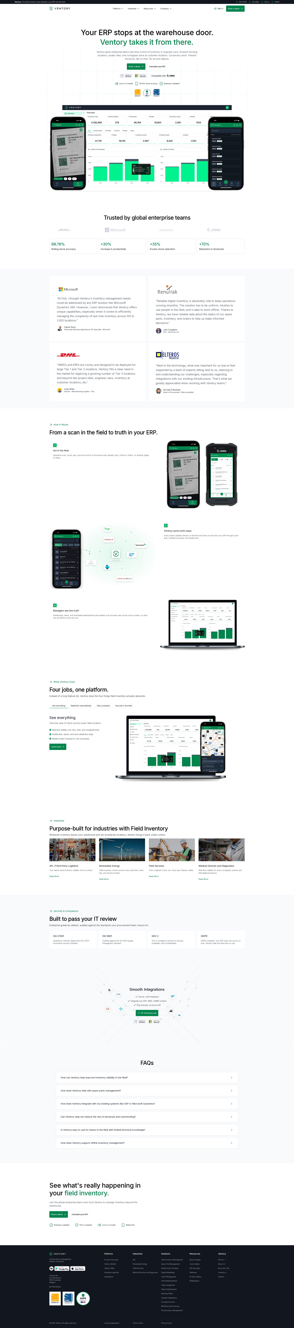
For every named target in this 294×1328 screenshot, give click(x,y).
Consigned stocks (168, 1302)
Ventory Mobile (110, 1264)
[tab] (58, 705)
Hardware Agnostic (111, 1272)
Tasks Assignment (168, 1285)
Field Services (138, 1268)
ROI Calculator (195, 1268)
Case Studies (195, 1264)
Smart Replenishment (169, 1281)
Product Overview (111, 1260)
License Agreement (111, 1323)
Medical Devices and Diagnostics (145, 1272)
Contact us (222, 1272)
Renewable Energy (140, 1264)
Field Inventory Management (172, 1260)
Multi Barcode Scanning (170, 1306)
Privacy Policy (166, 1323)
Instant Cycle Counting (169, 1268)
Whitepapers (194, 1281)
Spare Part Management (170, 1264)
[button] (116, 9)
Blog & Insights (195, 1260)
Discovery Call (223, 1268)
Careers (221, 1277)
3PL (134, 1260)
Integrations (108, 1277)
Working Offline (167, 1294)
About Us (221, 1264)
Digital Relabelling (168, 1272)
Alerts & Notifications (169, 1289)
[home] (59, 8)
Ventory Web (109, 1268)
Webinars (193, 1272)
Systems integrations (169, 1298)
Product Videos (195, 1277)
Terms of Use (138, 1323)
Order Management (168, 1277)
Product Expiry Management (172, 1310)
